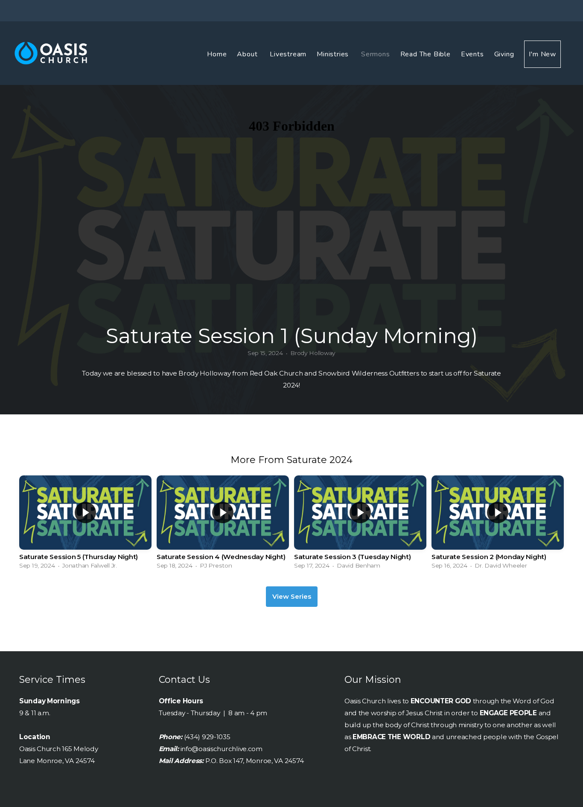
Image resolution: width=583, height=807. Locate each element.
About (248, 54)
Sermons (375, 54)
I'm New (542, 54)
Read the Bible (425, 54)
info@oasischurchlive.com (221, 749)
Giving (504, 54)
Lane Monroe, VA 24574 (57, 761)
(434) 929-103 (205, 737)
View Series (291, 596)
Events (472, 54)
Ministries (334, 54)
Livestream (288, 54)
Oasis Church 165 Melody (58, 749)
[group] (85, 524)
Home (217, 54)
